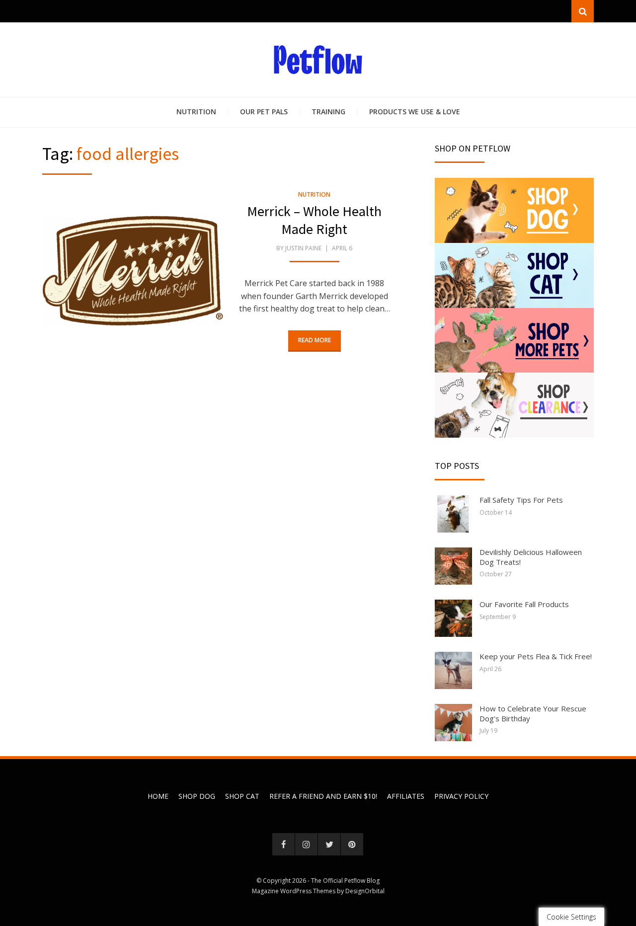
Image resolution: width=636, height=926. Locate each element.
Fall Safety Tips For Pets (521, 500)
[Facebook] (283, 844)
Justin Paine (303, 248)
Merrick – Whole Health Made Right (314, 220)
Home (158, 796)
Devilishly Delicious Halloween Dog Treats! (530, 557)
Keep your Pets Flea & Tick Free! (535, 656)
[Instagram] (306, 844)
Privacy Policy (461, 796)
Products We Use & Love (414, 111)
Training (328, 111)
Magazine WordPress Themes (293, 891)
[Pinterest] (352, 844)
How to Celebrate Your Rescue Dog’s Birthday (532, 713)
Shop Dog (196, 796)
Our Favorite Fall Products (524, 604)
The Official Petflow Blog (345, 880)
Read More (314, 340)
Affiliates (405, 796)
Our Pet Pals (264, 111)
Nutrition (196, 111)
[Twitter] (329, 844)
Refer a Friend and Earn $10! (323, 796)
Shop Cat (242, 796)
